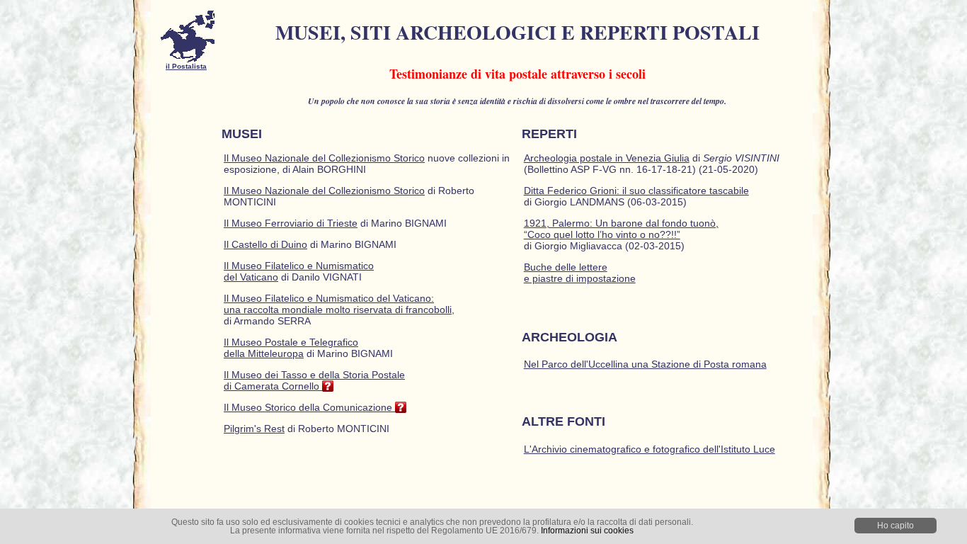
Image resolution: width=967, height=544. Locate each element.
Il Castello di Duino (265, 244)
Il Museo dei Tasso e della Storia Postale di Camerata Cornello (314, 380)
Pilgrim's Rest (254, 428)
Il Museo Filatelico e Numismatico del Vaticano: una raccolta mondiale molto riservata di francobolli (338, 304)
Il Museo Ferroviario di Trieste (290, 223)
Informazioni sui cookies (587, 531)
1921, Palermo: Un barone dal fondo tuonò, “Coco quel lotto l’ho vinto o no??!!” (621, 228)
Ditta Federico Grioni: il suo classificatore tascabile (636, 190)
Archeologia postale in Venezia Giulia (607, 158)
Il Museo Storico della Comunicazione (309, 407)
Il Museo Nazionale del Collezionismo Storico (324, 158)
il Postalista (186, 66)
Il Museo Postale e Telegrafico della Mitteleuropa (291, 347)
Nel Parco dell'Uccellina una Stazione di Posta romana (645, 364)
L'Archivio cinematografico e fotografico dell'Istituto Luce (649, 449)
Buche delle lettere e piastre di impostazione (580, 272)
